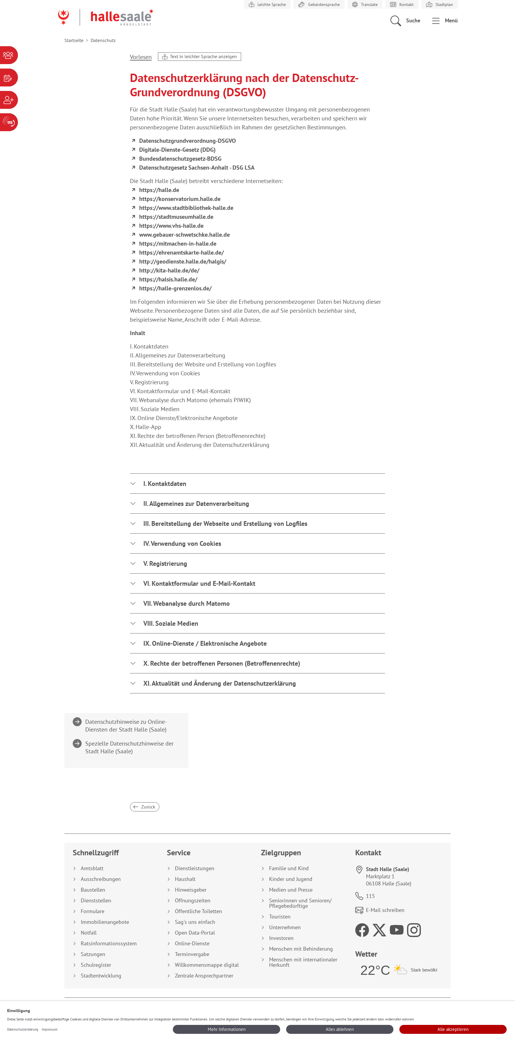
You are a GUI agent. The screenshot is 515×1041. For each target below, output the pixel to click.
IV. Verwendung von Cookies (182, 543)
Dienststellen (96, 900)
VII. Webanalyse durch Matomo (186, 603)
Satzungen (93, 954)
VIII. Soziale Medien (170, 623)
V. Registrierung (165, 563)
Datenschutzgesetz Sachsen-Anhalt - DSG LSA (197, 167)
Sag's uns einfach (195, 922)
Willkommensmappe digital (207, 965)
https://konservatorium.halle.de (180, 199)
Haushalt (185, 879)
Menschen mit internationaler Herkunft (303, 962)
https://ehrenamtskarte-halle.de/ (181, 252)
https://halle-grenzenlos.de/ (175, 288)
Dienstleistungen (194, 868)
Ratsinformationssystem (109, 943)
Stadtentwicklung (101, 975)
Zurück (147, 807)
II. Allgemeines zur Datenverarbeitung (196, 503)
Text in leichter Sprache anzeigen (203, 56)
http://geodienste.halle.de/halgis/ (182, 261)
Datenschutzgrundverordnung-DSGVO (187, 141)
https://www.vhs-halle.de (171, 226)
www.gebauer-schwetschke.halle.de (184, 234)
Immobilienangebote (105, 922)
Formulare (92, 911)
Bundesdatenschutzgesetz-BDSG (180, 158)
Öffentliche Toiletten (198, 911)
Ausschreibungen (101, 879)
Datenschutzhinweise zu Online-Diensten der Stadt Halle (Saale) (126, 725)
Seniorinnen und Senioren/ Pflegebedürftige (300, 903)
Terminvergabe (192, 954)
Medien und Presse (291, 890)
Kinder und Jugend (290, 879)
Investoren (281, 938)
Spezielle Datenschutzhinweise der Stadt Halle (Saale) (130, 747)
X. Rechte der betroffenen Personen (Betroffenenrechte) (221, 663)
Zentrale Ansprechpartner (204, 975)
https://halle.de (159, 190)
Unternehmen (285, 927)
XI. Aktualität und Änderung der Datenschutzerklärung (219, 683)
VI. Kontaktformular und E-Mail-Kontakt (199, 583)
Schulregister (96, 965)
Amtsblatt (92, 868)
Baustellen (93, 890)
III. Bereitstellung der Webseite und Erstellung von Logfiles (225, 523)
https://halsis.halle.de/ (168, 279)
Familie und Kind (289, 868)
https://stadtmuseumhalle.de (176, 217)
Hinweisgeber (191, 890)
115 (370, 896)
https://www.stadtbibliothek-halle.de (186, 208)
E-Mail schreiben (385, 910)
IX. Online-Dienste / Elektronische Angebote (205, 643)
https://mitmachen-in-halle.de (177, 243)
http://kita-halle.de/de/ (169, 270)
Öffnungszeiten (192, 900)
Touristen (280, 916)
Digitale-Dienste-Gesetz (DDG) (177, 150)
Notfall (89, 932)
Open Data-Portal (195, 932)
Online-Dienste (192, 943)
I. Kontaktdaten (164, 483)
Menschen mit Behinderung (301, 949)
